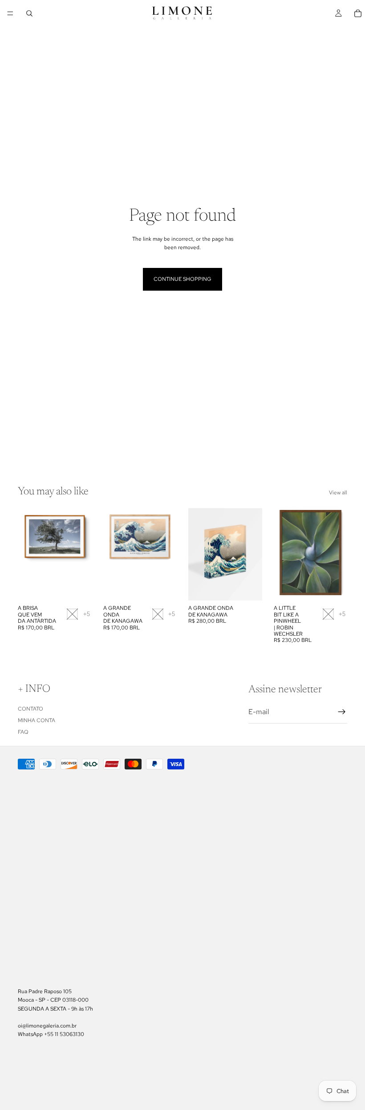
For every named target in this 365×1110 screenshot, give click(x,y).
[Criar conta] (342, 712)
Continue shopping (182, 279)
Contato (30, 708)
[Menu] (10, 13)
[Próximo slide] (82, 554)
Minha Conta (36, 720)
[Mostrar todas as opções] (86, 614)
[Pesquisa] (29, 13)
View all (338, 492)
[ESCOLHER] (78, 587)
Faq (23, 732)
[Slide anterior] (27, 554)
